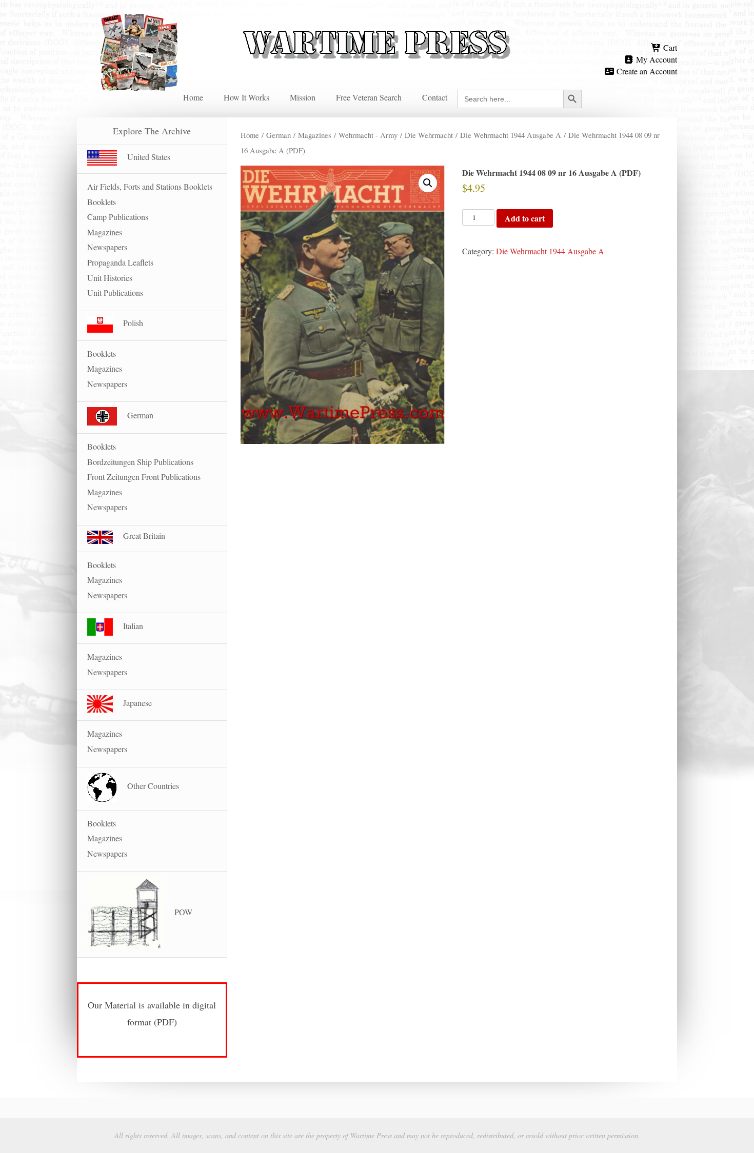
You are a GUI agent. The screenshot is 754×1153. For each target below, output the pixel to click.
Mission (302, 97)
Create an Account (645, 71)
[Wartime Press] (377, 27)
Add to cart (525, 218)
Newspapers (107, 246)
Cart (669, 47)
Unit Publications (115, 292)
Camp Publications (117, 216)
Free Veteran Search (369, 97)
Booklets (101, 201)
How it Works (246, 97)
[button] (428, 183)
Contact (434, 97)
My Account (655, 59)
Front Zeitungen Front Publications (144, 476)
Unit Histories (109, 277)
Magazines (314, 135)
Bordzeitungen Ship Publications (140, 461)
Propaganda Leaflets (120, 262)
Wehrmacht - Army (368, 135)
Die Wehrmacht (429, 135)
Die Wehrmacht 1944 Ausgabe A (510, 135)
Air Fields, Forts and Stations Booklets (149, 186)
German (278, 135)
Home (193, 97)
